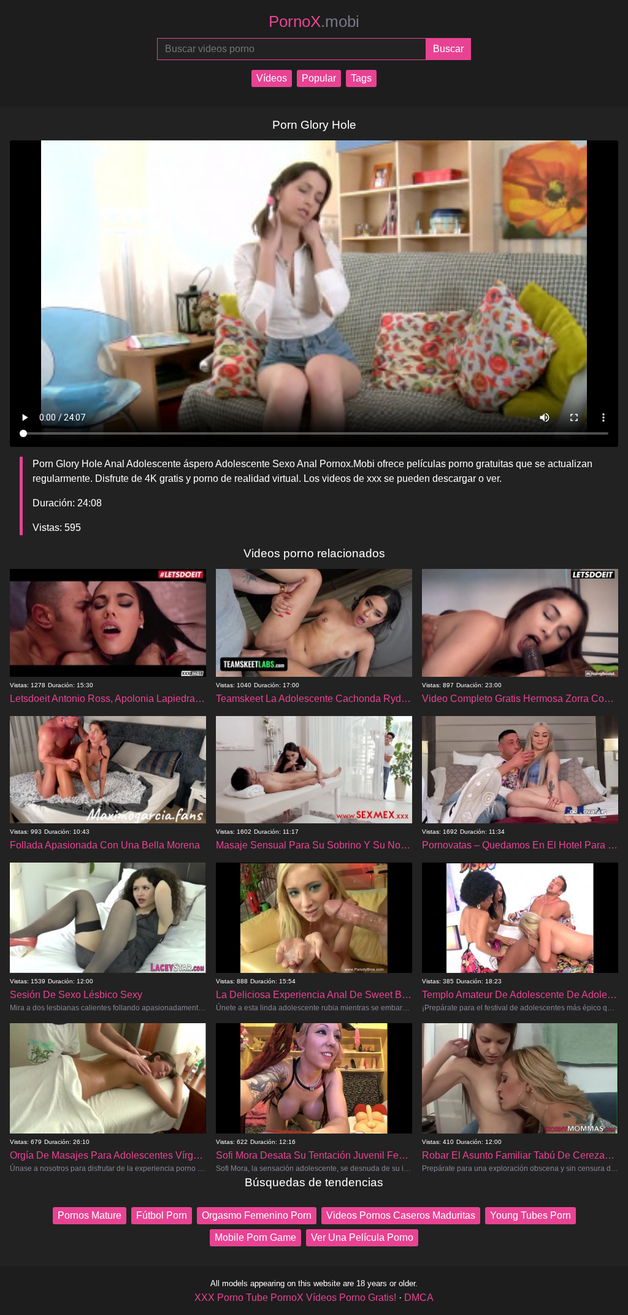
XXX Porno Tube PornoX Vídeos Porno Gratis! (295, 1297)
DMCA (419, 1297)
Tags (361, 78)
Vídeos (271, 78)
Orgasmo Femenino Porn (257, 1215)
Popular (319, 78)
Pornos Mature (89, 1215)
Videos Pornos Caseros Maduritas (400, 1215)
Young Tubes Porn (530, 1215)
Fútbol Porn (161, 1215)
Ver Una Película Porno (362, 1237)
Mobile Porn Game (255, 1237)
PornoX (314, 21)
